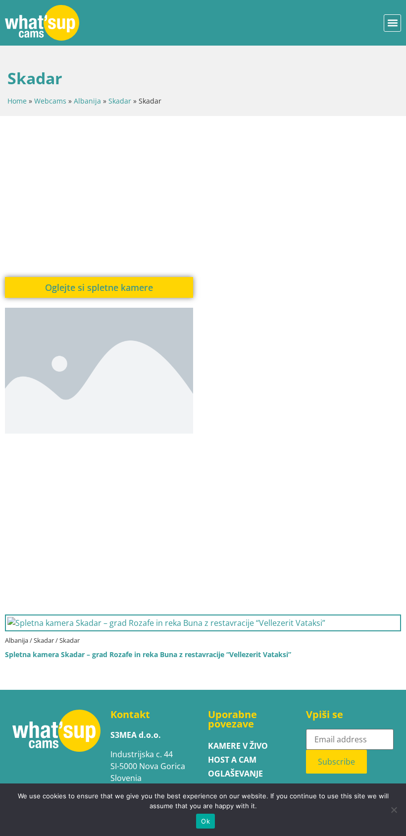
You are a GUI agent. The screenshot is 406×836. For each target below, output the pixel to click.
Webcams (50, 101)
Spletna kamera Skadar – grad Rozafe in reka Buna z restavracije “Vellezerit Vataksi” (148, 654)
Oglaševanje (235, 773)
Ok (205, 821)
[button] (392, 23)
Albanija (87, 101)
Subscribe (336, 761)
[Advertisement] (203, 195)
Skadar (119, 101)
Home (17, 101)
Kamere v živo (238, 745)
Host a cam (232, 759)
